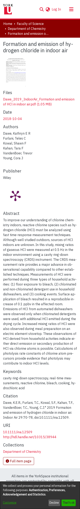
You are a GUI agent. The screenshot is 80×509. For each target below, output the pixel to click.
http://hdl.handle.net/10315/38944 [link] (29, 437)
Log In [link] (56, 9)
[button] (41, 9)
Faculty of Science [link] (30, 24)
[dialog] (40, 495)
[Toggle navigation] (71, 9)
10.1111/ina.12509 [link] (17, 432)
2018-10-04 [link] (12, 119)
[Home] (8, 9)
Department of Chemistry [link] (27, 29)
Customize (9, 502)
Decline (54, 502)
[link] (22, 452)
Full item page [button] (20, 461)
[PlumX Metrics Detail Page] (15, 195)
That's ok (68, 502)
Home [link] (7, 24)
